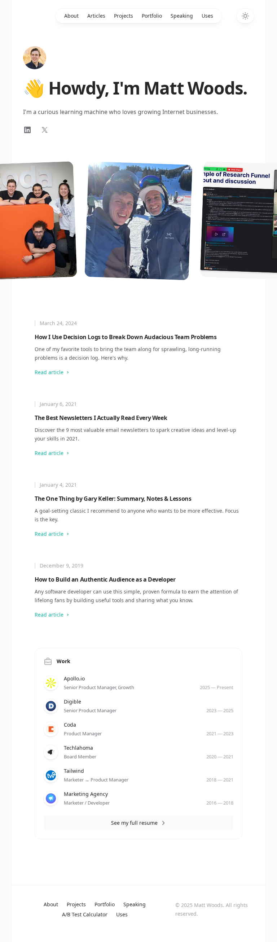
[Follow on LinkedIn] (27, 130)
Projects (123, 15)
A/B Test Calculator (84, 914)
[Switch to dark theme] (245, 16)
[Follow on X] (44, 130)
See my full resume (134, 822)
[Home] (34, 57)
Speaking (182, 15)
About (71, 15)
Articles (96, 15)
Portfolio (152, 15)
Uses (207, 15)
